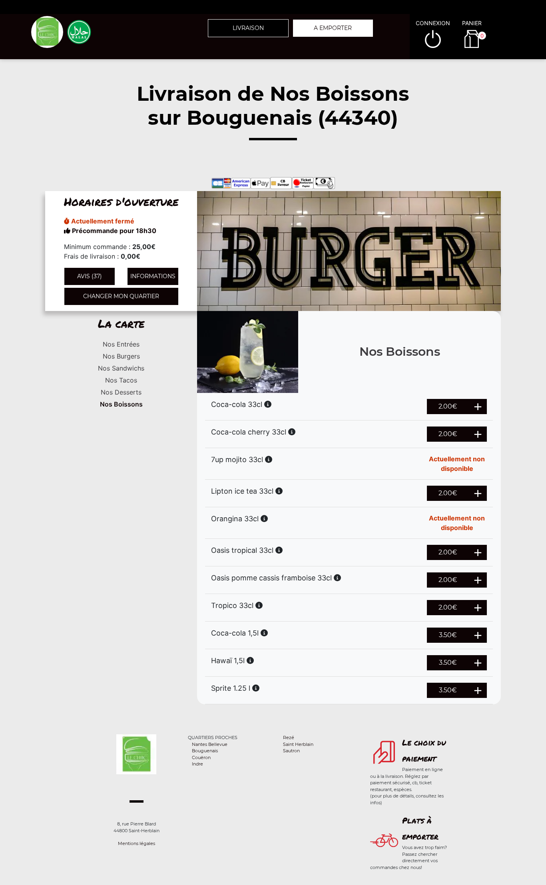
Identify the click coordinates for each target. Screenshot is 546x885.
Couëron (201, 757)
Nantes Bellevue (209, 744)
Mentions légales (136, 843)
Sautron (291, 750)
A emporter (333, 28)
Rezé (288, 737)
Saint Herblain (298, 744)
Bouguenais (205, 750)
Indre (197, 764)
